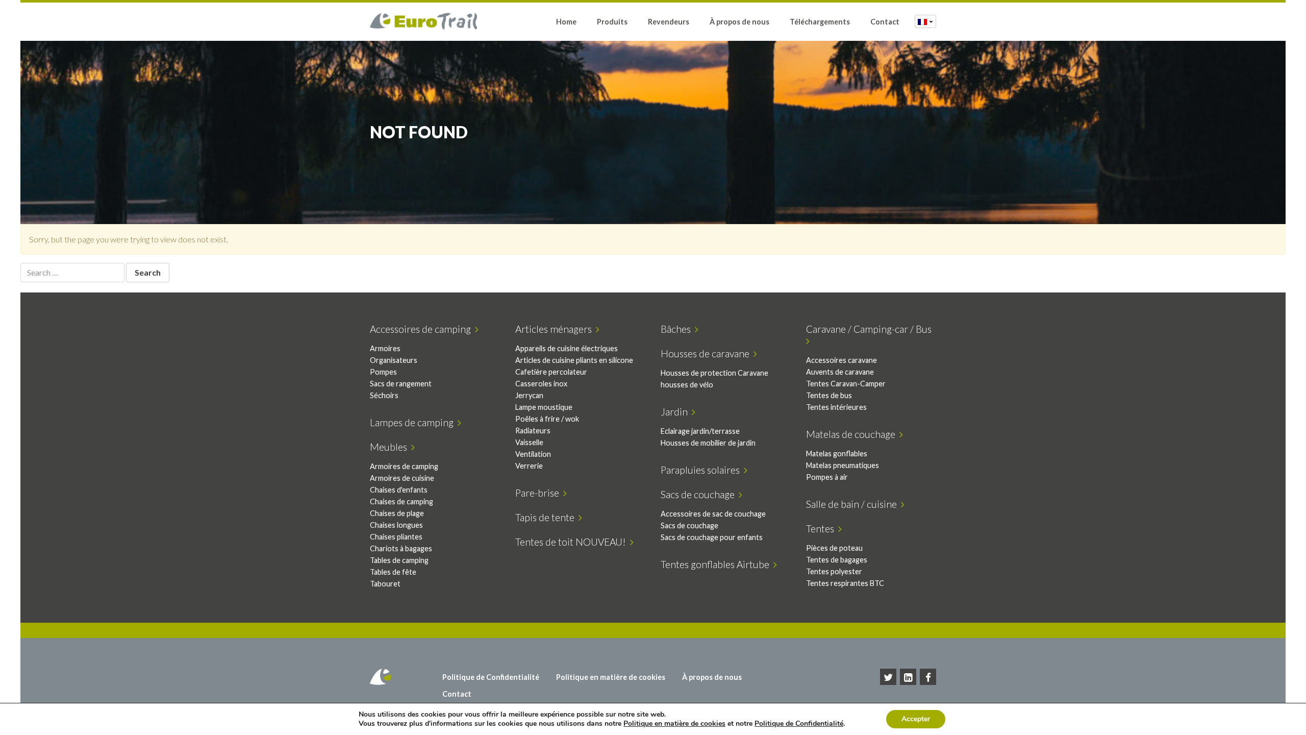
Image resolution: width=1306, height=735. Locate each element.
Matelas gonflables (836, 453)
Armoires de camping (404, 466)
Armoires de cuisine (402, 478)
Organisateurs (393, 360)
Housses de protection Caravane (714, 373)
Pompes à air (827, 477)
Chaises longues (396, 525)
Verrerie (529, 465)
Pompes (383, 372)
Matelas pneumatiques (842, 465)
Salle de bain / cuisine (853, 504)
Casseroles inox (541, 383)
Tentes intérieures (836, 407)
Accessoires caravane (841, 360)
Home (566, 21)
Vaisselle (529, 442)
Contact (884, 21)
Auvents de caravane (840, 372)
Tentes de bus (829, 395)
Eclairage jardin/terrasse (700, 431)
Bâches (678, 329)
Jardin (676, 412)
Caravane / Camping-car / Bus (871, 329)
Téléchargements (820, 21)
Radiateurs (532, 430)
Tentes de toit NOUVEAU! (572, 542)
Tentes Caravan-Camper (846, 383)
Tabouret (385, 583)
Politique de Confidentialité (490, 677)
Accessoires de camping (422, 329)
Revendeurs (668, 21)
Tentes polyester (834, 571)
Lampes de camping (414, 422)
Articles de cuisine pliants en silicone (574, 360)
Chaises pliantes (396, 536)
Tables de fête (393, 572)
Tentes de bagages (836, 559)
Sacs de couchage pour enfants (712, 537)
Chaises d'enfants (399, 489)
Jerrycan (529, 395)
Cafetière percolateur (551, 372)
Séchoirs (384, 395)
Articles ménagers (555, 329)
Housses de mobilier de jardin (708, 442)
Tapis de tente (547, 517)
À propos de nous (739, 21)
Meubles (390, 447)
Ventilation (533, 454)
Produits (612, 21)
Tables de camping (399, 560)
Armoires (385, 348)
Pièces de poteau (834, 548)
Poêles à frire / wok (547, 418)
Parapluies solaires (702, 470)
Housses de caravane (707, 353)
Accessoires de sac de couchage (713, 513)
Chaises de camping (401, 501)
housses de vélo (687, 384)
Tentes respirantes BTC (845, 583)
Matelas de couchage (852, 434)
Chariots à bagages (401, 548)
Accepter (915, 719)
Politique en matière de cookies (610, 677)
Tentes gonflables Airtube (717, 564)
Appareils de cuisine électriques (566, 348)
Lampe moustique (543, 407)
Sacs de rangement (401, 383)
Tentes (822, 528)
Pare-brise (539, 493)
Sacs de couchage (700, 494)
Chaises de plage (397, 513)
